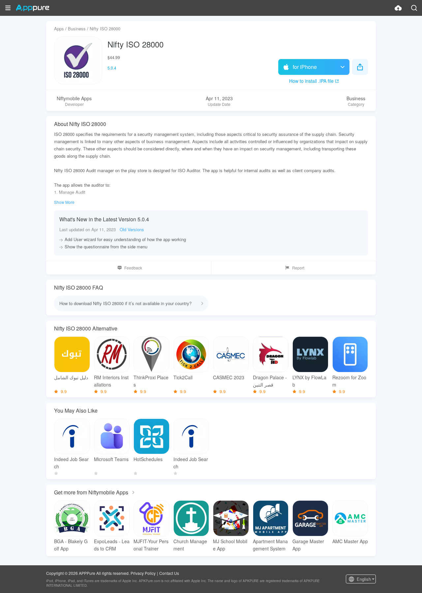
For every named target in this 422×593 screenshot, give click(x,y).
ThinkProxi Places (151, 381)
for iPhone (305, 67)
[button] (8, 8)
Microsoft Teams (111, 459)
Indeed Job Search (71, 463)
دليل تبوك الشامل (71, 377)
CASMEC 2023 (228, 377)
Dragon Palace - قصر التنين (270, 381)
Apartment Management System (270, 545)
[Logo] (32, 8)
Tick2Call (183, 377)
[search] (414, 8)
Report (298, 267)
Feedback (133, 267)
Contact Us (169, 573)
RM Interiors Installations (111, 381)
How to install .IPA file (311, 81)
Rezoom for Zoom (349, 381)
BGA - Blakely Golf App (71, 545)
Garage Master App (308, 545)
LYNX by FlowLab (309, 381)
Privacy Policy (143, 573)
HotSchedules (148, 459)
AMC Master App (350, 541)
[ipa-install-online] (398, 8)
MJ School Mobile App (230, 545)
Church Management (190, 545)
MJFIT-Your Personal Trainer (151, 545)
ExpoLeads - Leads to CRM (112, 545)
